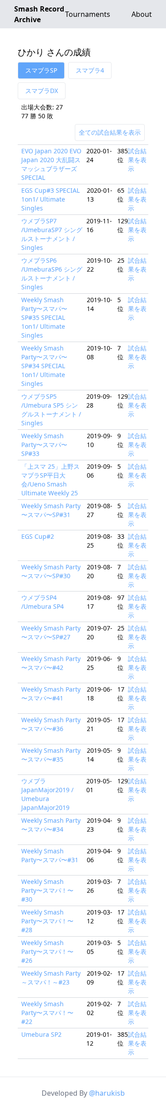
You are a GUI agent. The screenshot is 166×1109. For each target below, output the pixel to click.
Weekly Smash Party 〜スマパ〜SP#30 (51, 571)
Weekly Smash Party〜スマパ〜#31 (49, 855)
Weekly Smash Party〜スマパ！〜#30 (47, 890)
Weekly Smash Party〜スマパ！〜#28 (47, 921)
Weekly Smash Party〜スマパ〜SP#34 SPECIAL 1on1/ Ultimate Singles (44, 366)
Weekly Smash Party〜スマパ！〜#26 (47, 951)
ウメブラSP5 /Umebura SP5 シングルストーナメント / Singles (51, 409)
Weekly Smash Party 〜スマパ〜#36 (51, 724)
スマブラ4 (90, 70)
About (141, 14)
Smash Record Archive (39, 14)
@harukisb (107, 1093)
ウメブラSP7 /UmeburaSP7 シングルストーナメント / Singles (51, 234)
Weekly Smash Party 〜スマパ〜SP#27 (51, 632)
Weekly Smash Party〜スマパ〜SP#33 (44, 445)
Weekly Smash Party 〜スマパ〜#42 (51, 663)
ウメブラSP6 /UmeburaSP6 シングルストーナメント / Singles (51, 273)
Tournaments (87, 14)
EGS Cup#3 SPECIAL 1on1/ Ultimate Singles (50, 199)
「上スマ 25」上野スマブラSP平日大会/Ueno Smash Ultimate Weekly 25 (50, 479)
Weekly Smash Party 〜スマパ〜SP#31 (51, 510)
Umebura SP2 (41, 1034)
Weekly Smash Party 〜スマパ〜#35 (51, 754)
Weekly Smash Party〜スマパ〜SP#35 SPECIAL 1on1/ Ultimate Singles (44, 317)
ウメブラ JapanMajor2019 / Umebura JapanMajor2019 (47, 794)
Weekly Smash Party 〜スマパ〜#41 (51, 693)
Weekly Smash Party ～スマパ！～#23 (51, 977)
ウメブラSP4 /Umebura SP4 (42, 602)
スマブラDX (41, 90)
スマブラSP (41, 70)
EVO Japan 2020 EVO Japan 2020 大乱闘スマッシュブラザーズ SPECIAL (51, 164)
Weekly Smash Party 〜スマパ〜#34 (51, 824)
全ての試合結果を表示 (110, 132)
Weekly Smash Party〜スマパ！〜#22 (47, 1013)
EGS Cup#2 (37, 536)
